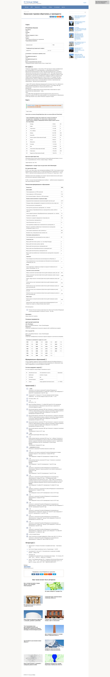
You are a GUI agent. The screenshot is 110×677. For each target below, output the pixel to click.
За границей (56, 7)
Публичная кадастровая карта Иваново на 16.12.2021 (79, 22)
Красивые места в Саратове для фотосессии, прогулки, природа (79, 49)
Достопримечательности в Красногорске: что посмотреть (80, 43)
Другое (63, 7)
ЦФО (32, 7)
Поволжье (44, 7)
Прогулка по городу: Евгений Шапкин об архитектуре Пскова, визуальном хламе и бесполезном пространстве (79, 36)
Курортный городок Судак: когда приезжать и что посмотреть (80, 16)
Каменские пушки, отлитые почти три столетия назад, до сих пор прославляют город (79, 56)
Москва (26, 7)
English (84, 2)
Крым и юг (37, 7)
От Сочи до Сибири (31, 2)
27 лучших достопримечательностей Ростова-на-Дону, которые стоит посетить (80, 29)
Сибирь (50, 7)
